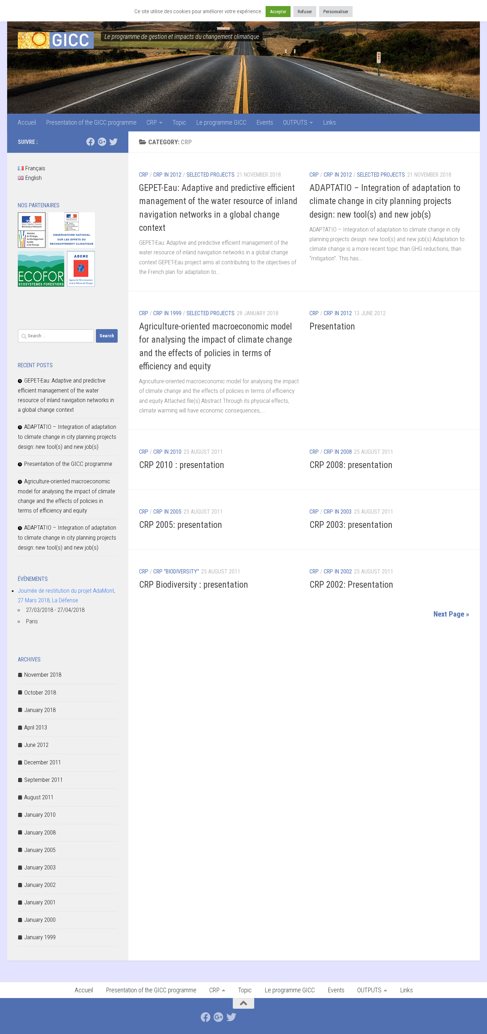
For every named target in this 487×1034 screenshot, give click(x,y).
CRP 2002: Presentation (351, 585)
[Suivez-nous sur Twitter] (113, 141)
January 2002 (40, 884)
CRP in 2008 (338, 451)
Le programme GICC (221, 122)
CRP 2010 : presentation (181, 465)
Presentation (332, 326)
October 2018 (40, 692)
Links (329, 122)
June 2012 (36, 744)
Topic (179, 122)
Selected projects (210, 174)
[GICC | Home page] (56, 40)
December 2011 (42, 762)
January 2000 (40, 919)
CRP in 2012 (167, 174)
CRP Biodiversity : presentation (193, 585)
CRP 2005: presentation (180, 525)
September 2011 (43, 779)
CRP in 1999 (167, 313)
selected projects (210, 313)
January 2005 (40, 849)
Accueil (26, 122)
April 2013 (35, 727)
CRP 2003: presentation (351, 525)
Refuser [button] (305, 11)
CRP (152, 122)
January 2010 (40, 814)
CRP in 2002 (338, 571)
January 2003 (40, 867)
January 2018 (40, 709)
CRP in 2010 (167, 451)
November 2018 (42, 674)
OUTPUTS (295, 122)
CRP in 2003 (338, 511)
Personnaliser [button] (335, 11)
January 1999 (40, 937)
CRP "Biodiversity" (176, 571)
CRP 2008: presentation (351, 465)
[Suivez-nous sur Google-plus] (102, 141)
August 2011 (38, 797)
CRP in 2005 (167, 511)
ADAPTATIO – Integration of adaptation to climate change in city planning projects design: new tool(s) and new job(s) (384, 201)
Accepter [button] (278, 11)
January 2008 (40, 832)
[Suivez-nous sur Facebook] (90, 141)
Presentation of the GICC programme (91, 122)
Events (264, 122)
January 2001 (40, 902)
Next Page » (451, 614)
